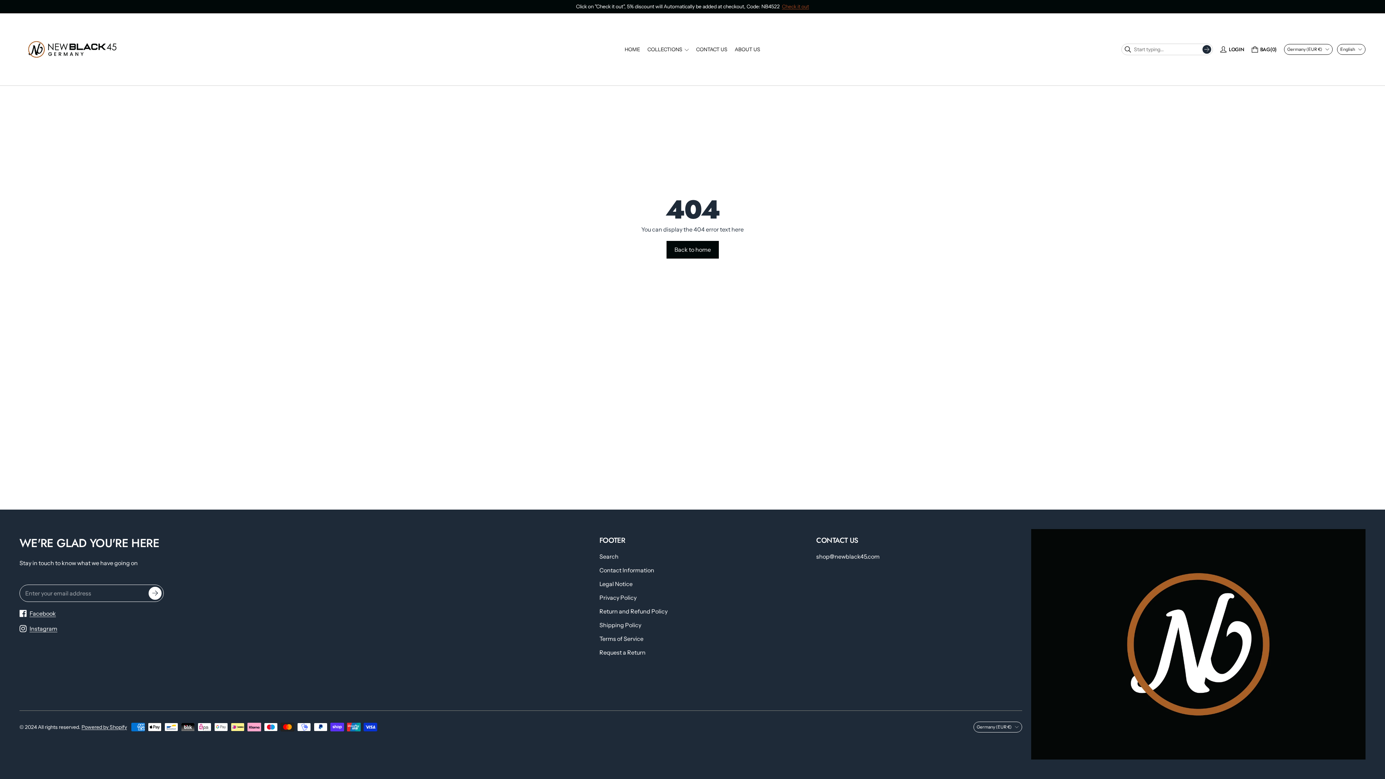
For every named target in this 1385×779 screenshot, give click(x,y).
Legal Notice (616, 583)
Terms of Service (621, 638)
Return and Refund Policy (633, 611)
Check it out (795, 6)
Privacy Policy (618, 597)
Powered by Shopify (104, 727)
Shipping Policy (620, 625)
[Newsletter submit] (155, 593)
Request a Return (622, 652)
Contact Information (626, 570)
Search (609, 556)
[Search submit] (1206, 49)
